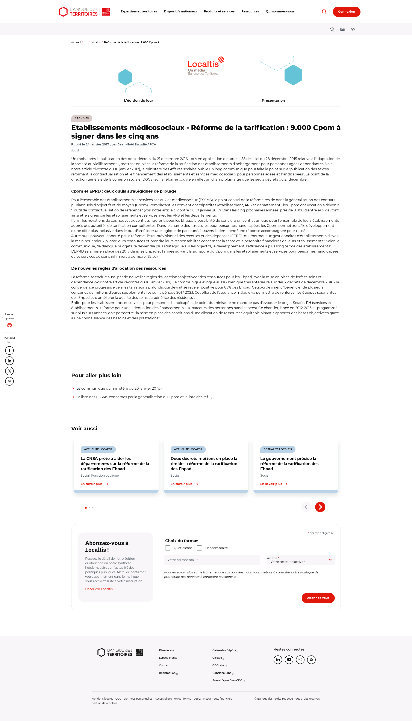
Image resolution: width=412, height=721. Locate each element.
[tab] (86, 508)
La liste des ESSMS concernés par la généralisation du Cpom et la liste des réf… (143, 397)
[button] (139, 11)
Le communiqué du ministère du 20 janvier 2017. (118, 388)
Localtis (96, 42)
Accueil (76, 42)
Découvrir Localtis (99, 589)
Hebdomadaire (216, 548)
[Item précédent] (306, 507)
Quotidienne (183, 548)
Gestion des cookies (104, 703)
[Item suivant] (320, 507)
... (86, 42)
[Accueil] (84, 12)
